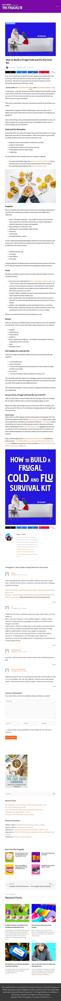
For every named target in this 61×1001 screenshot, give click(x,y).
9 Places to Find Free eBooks (23, 837)
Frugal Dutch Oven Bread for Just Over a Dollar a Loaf (31, 830)
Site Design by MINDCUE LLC (41, 997)
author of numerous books (24, 547)
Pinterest (49, 443)
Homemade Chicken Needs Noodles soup (42, 281)
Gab (53, 443)
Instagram (16, 446)
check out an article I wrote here (40, 161)
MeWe (7, 446)
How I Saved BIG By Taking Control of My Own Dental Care (23, 810)
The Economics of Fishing (24, 827)
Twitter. (24, 446)
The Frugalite (46, 422)
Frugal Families (10, 23)
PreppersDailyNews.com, (31, 426)
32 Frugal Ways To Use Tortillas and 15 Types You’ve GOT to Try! (26, 805)
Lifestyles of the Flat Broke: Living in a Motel (19, 814)
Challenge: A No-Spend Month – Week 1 (17, 812)
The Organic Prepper (36, 419)
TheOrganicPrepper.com (22, 549)
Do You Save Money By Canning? (15, 807)
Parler (11, 446)
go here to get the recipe (39, 166)
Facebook (43, 443)
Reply (54, 602)
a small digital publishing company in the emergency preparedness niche (26, 554)
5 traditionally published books (33, 438)
